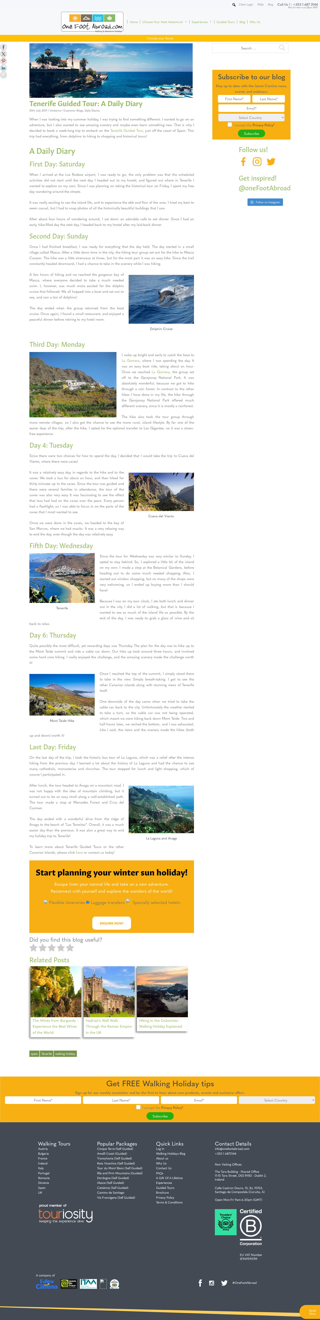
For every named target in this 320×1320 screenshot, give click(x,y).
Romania (44, 1178)
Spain (41, 1187)
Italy (41, 1168)
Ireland (42, 1163)
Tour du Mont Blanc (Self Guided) (119, 1168)
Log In (160, 1148)
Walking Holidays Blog (170, 1153)
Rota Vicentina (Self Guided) (116, 1163)
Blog (242, 22)
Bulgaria (43, 1153)
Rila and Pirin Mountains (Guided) (120, 1173)
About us (162, 1158)
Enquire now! (111, 923)
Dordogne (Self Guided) (113, 1178)
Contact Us (164, 1168)
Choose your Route (160, 38)
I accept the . (254, 124)
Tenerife (46, 1053)
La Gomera (131, 360)
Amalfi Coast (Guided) (112, 1153)
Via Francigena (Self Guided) (116, 1197)
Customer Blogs (73, 110)
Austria (43, 1148)
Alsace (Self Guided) (110, 1182)
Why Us (255, 22)
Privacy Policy (263, 124)
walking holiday (65, 1053)
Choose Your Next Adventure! (162, 22)
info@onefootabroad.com (232, 1148)
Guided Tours (226, 22)
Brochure (162, 1192)
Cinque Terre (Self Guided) (115, 1148)
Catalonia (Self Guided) (112, 1187)
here (80, 852)
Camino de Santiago (110, 1192)
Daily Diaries (92, 110)
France (42, 1158)
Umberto (55, 110)
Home (134, 22)
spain (34, 1053)
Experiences (200, 22)
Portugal (43, 1173)
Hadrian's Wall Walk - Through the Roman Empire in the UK (109, 1026)
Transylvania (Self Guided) (114, 1158)
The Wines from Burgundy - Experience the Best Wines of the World (55, 1026)
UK (40, 1192)
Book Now (312, 1312)
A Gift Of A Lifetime (169, 1178)
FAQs (159, 1173)
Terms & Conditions (169, 1202)
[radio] (33, 948)
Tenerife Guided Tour (126, 130)
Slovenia (43, 1182)
